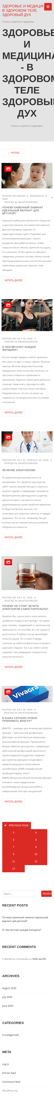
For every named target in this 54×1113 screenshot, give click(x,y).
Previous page (19, 825)
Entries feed (9, 1073)
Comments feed (11, 1081)
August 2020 (9, 988)
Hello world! (39, 959)
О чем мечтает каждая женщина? (19, 348)
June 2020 (7, 1005)
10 (36, 854)
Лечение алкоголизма (19, 470)
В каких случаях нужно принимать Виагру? (19, 719)
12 (36, 861)
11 (13, 861)
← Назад (13, 152)
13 (13, 868)
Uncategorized (28, 202)
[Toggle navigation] (48, 6)
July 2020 (7, 997)
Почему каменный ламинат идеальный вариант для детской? (22, 210)
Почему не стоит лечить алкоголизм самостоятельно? (25, 607)
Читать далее (13, 280)
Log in (5, 1064)
